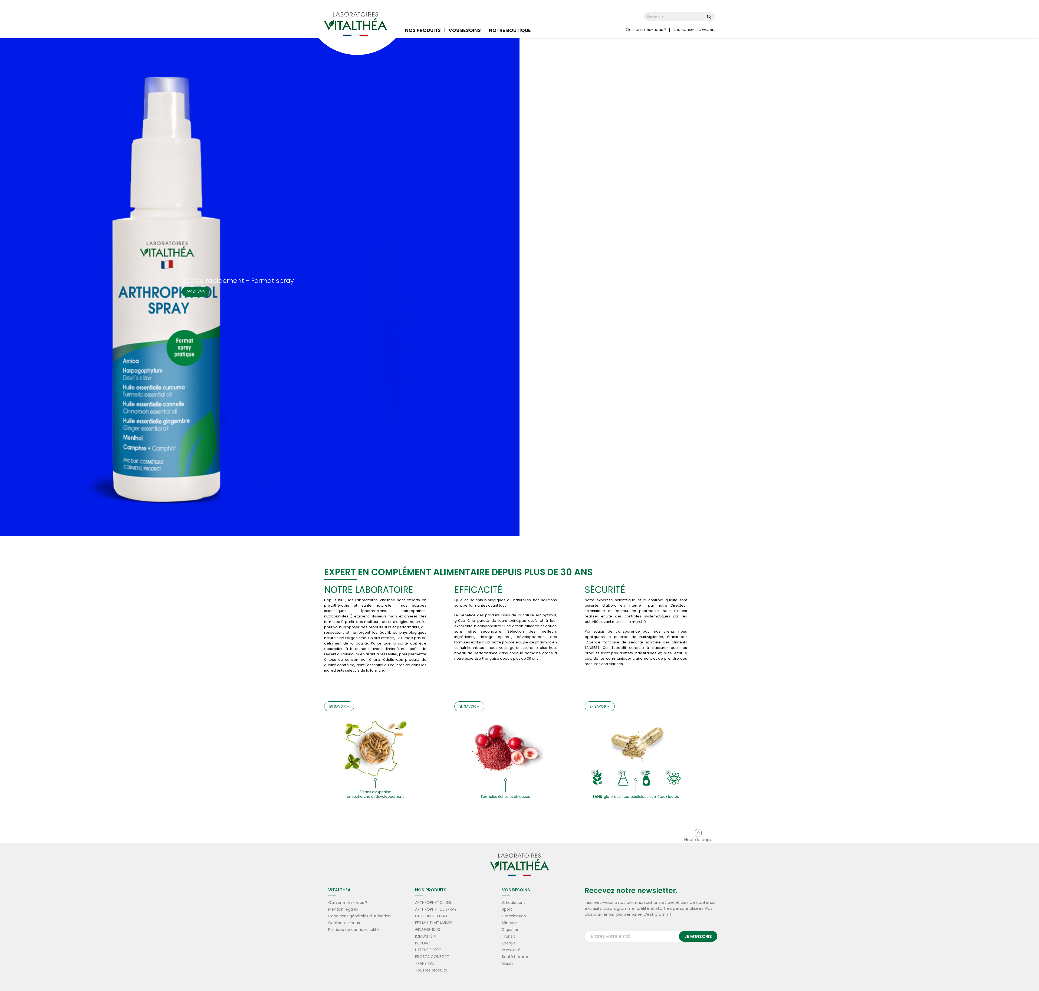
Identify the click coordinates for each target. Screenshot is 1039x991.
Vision (507, 963)
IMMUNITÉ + (425, 936)
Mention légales (343, 909)
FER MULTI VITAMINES (433, 922)
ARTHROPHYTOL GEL (433, 902)
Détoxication (514, 916)
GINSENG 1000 (427, 929)
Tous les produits (431, 970)
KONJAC (422, 943)
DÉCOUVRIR (195, 291)
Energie (509, 943)
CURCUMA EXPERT (431, 916)
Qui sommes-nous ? (646, 29)
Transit (508, 936)
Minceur (509, 922)
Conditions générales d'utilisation (359, 916)
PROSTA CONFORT (432, 956)
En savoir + (339, 706)
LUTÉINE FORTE (428, 950)
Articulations (513, 902)
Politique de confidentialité (353, 929)
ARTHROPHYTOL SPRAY (436, 909)
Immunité (511, 950)
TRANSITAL (424, 963)
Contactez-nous (344, 922)
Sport (507, 909)
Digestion (511, 929)
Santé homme (516, 956)
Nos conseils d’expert (694, 29)
